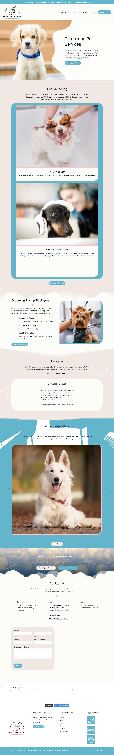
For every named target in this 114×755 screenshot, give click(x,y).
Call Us (68, 568)
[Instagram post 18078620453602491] (85, 698)
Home (61, 12)
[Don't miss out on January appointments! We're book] (104, 698)
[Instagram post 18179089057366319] (29, 698)
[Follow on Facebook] (97, 750)
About (67, 12)
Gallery (86, 12)
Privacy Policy (48, 750)
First (15, 636)
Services (76, 12)
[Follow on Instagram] (101, 750)
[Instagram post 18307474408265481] (66, 698)
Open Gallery (57, 544)
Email (16, 640)
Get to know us (38, 727)
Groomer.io (38, 750)
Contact (93, 12)
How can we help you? (22, 647)
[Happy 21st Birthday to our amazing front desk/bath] (48, 698)
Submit (18, 666)
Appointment (105, 12)
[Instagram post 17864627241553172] (10, 698)
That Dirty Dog (18, 308)
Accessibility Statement (62, 750)
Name (16, 630)
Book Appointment (73, 63)
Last (35, 636)
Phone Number (39, 640)
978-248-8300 (31, 605)
